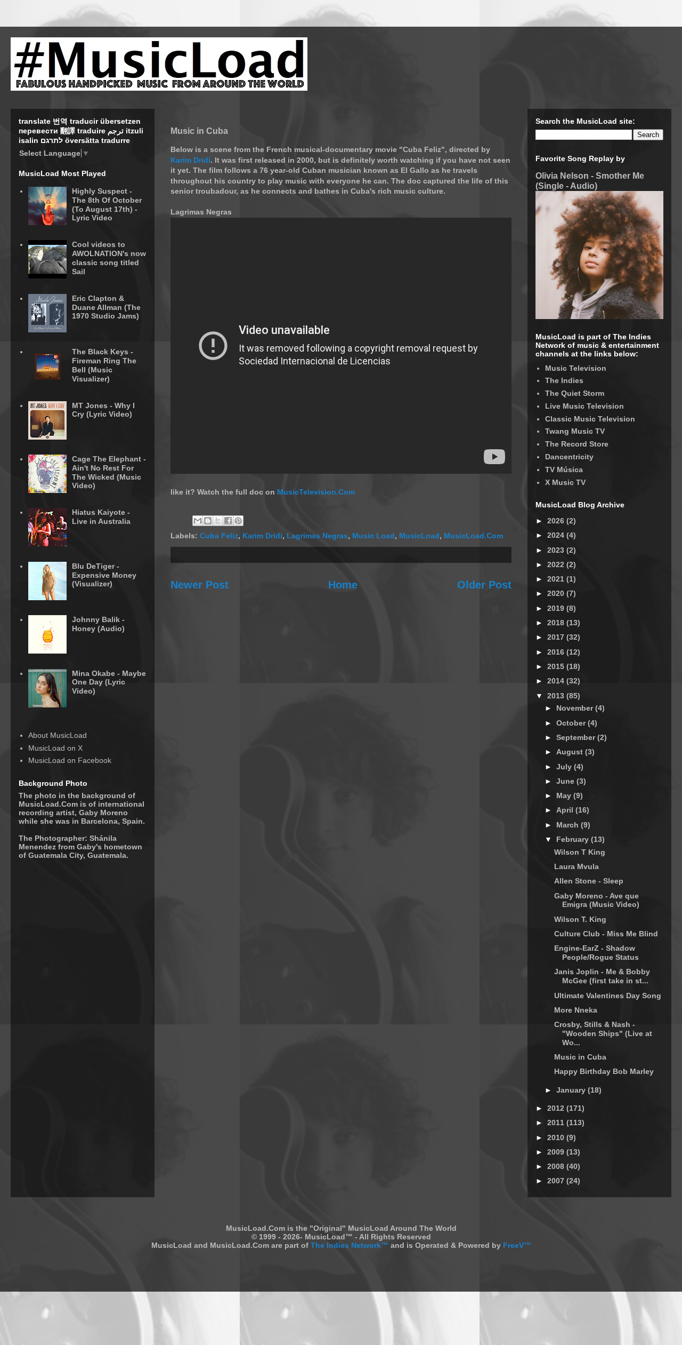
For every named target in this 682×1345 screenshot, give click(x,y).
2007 (556, 1180)
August (570, 751)
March (568, 825)
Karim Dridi (190, 160)
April (565, 810)
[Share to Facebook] (228, 520)
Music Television (575, 368)
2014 (556, 681)
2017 (556, 637)
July (565, 766)
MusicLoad (419, 535)
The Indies (564, 380)
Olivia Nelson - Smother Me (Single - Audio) (589, 180)
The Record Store (576, 444)
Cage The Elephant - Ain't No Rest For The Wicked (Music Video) (109, 472)
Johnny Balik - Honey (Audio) (98, 624)
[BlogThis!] (207, 520)
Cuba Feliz (219, 535)
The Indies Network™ (349, 1245)
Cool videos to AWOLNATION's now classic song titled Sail (109, 257)
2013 (556, 695)
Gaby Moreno (103, 812)
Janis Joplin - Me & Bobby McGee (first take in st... (602, 976)
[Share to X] (218, 520)
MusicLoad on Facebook (69, 760)
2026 (556, 520)
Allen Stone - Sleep (588, 881)
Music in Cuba (580, 1057)
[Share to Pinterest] (238, 520)
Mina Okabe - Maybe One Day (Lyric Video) (109, 682)
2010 (556, 1137)
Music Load (373, 535)
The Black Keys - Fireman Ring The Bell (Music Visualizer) (104, 365)
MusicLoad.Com (473, 535)
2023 (556, 550)
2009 (556, 1152)
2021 (556, 579)
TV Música (564, 469)
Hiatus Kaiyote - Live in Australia (101, 517)
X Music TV (565, 482)
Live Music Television (584, 406)
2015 (556, 666)
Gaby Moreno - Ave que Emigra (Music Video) (596, 900)
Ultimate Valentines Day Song (607, 995)
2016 (556, 652)
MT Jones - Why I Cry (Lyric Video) (103, 410)
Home (343, 585)
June (566, 781)
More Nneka (575, 1010)
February (573, 839)
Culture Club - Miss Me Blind (606, 933)
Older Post (484, 585)
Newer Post (199, 585)
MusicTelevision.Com (316, 492)
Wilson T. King (580, 919)
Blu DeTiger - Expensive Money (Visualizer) (104, 575)
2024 (556, 535)
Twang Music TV (575, 431)
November (575, 708)
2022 (556, 564)
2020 (556, 593)
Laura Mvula (576, 866)
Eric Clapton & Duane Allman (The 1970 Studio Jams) (106, 307)
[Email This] (197, 520)
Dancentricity (569, 456)
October (572, 723)
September (576, 737)
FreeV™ (517, 1245)
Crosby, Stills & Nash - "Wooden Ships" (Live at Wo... (603, 1033)
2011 (556, 1122)
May (564, 795)
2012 (556, 1108)
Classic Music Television (590, 419)
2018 (556, 622)
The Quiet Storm (574, 393)
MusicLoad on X (55, 748)
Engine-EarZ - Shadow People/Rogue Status (596, 952)
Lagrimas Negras (317, 535)
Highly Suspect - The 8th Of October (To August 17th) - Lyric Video (107, 204)
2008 (556, 1166)
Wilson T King (579, 852)
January (572, 1090)
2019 (556, 608)
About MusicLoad (57, 735)
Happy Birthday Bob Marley (604, 1071)
